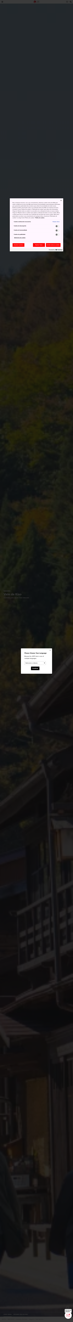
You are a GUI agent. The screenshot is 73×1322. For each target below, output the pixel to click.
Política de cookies (39, 217)
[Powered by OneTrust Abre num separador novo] (55, 250)
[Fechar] (61, 200)
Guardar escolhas (18, 245)
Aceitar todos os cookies (53, 245)
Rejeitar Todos (39, 245)
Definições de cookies (19, 237)
